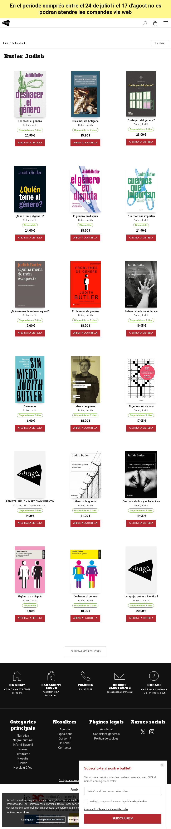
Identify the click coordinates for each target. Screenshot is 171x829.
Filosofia (23, 758)
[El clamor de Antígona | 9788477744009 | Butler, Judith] (85, 94)
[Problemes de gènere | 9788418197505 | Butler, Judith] (85, 284)
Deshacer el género (30, 121)
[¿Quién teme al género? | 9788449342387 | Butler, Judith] (29, 189)
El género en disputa (85, 216)
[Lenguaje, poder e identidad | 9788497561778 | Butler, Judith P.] (141, 569)
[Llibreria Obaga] (5, 23)
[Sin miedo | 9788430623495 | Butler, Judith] (29, 379)
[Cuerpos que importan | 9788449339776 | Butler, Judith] (141, 189)
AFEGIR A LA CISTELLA (30, 142)
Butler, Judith (30, 125)
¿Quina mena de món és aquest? (29, 311)
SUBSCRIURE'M (122, 818)
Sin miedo (30, 406)
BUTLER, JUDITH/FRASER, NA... (30, 505)
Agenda (64, 729)
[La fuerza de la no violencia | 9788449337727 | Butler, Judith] (141, 284)
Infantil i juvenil (23, 744)
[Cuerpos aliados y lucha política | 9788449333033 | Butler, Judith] (141, 474)
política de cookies (17, 812)
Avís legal (106, 729)
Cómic (23, 763)
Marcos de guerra (85, 501)
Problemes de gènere (85, 311)
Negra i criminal (23, 740)
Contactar (64, 747)
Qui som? (65, 738)
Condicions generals (106, 734)
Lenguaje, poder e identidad (141, 596)
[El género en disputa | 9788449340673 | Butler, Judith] (85, 189)
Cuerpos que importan (141, 216)
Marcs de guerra (85, 406)
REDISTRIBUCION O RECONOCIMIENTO (30, 501)
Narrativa (23, 735)
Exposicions (64, 734)
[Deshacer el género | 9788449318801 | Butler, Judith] (85, 569)
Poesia (23, 749)
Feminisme (23, 754)
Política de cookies (106, 738)
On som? (64, 743)
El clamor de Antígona (85, 121)
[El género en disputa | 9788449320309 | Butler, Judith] (29, 569)
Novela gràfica (23, 767)
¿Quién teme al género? (29, 216)
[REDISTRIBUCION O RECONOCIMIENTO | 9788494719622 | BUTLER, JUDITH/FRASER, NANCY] (29, 474)
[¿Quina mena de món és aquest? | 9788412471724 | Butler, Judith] (29, 284)
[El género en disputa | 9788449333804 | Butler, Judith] (141, 379)
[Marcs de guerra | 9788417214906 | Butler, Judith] (85, 379)
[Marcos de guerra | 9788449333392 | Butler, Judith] (85, 474)
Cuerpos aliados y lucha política (141, 501)
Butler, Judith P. (141, 600)
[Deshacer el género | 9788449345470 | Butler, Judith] (29, 94)
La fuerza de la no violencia (141, 311)
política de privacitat (135, 801)
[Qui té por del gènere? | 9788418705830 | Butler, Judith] (141, 94)
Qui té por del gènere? (141, 120)
